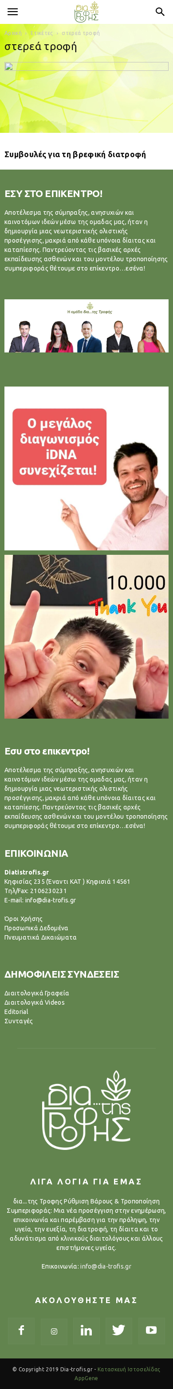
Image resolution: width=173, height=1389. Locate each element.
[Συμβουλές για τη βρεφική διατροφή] (86, 102)
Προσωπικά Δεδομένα (36, 928)
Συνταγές (18, 1021)
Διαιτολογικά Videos (34, 1002)
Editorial (16, 1011)
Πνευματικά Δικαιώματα (40, 937)
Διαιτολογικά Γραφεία (36, 993)
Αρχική (13, 33)
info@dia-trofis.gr (105, 1266)
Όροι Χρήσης (23, 918)
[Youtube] (151, 1331)
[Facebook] (21, 1331)
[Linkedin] (86, 1331)
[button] (160, 12)
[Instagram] (54, 1332)
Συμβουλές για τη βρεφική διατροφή (75, 154)
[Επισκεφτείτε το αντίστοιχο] (86, 468)
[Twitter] (119, 1331)
